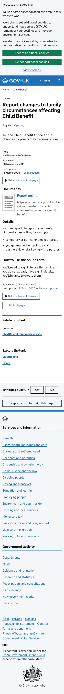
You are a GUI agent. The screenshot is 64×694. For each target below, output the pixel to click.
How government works (18, 596)
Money (6, 363)
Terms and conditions (16, 628)
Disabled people (13, 477)
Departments (11, 557)
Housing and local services (20, 510)
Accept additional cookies (32, 53)
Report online (27, 195)
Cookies (30, 619)
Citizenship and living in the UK (22, 464)
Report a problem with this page (32, 403)
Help (5, 619)
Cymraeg (19, 125)
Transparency (11, 590)
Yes (39, 390)
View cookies (32, 70)
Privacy (17, 619)
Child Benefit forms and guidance (22, 334)
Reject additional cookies (32, 62)
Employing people (14, 497)
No (54, 390)
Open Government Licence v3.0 (23, 655)
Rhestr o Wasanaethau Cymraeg (23, 633)
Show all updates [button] (48, 288)
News (6, 564)
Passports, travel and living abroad (25, 523)
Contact (42, 624)
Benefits (8, 438)
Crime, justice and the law (19, 471)
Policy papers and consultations (23, 583)
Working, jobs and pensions (20, 536)
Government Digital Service (20, 638)
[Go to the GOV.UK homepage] (15, 81)
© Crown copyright (32, 685)
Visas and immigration (17, 530)
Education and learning (17, 490)
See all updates (32, 172)
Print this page (17, 305)
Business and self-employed (21, 451)
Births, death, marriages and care (24, 445)
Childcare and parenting (18, 458)
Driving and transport (16, 484)
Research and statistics (18, 577)
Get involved (10, 603)
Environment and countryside (22, 503)
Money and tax (12, 516)
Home (5, 89)
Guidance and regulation (18, 570)
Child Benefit (21, 89)
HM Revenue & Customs (16, 155)
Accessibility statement (18, 624)
